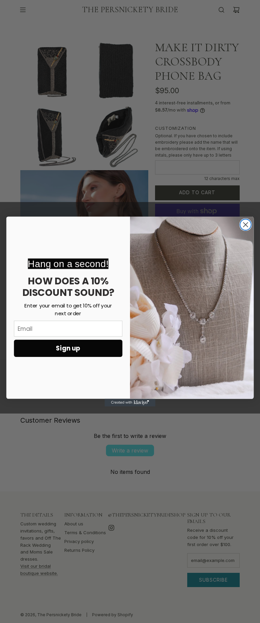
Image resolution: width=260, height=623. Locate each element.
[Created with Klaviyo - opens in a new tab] (130, 402)
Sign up (68, 348)
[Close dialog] (245, 224)
